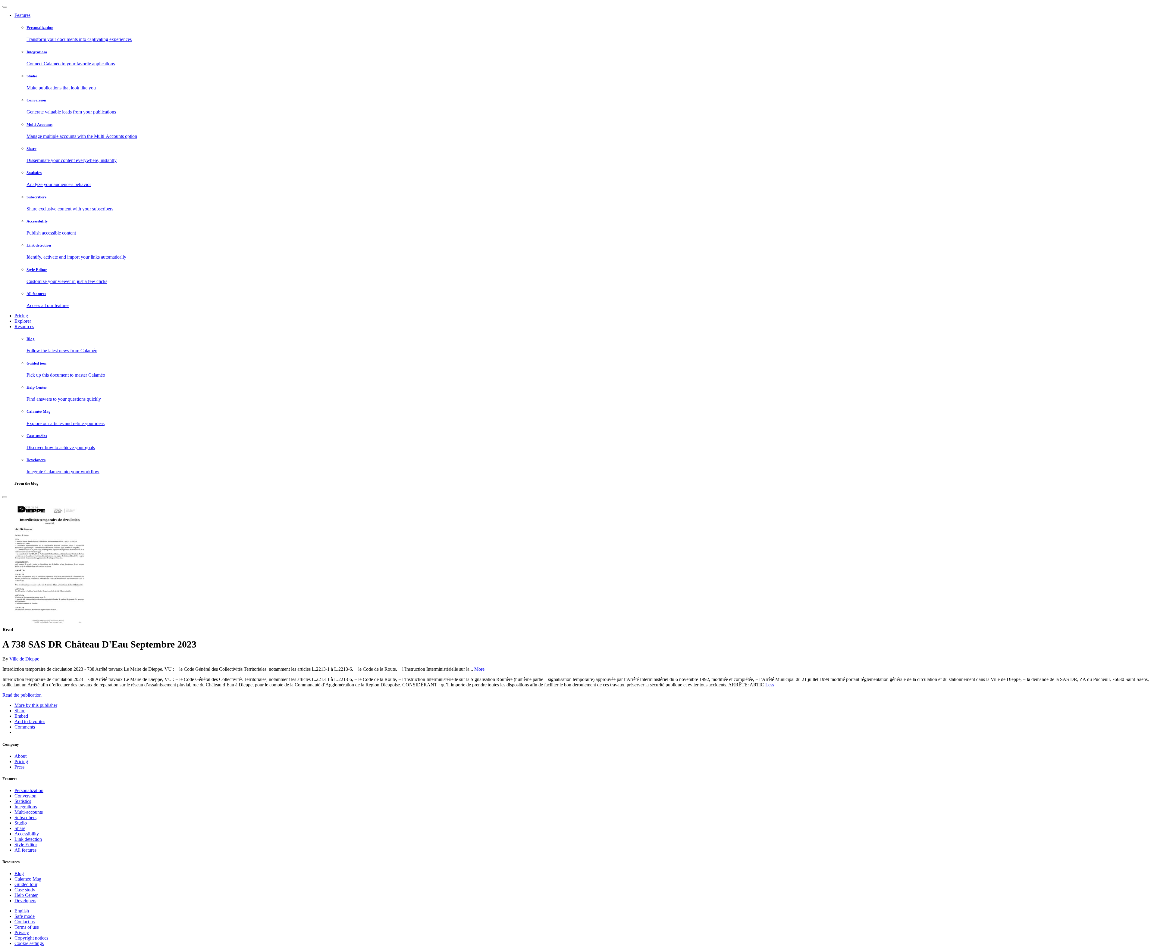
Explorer (22, 321)
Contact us (24, 921)
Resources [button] (24, 326)
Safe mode (24, 916)
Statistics (22, 801)
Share (19, 828)
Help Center (26, 895)
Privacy (21, 932)
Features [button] (22, 15)
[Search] (4, 497)
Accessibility (26, 833)
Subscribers (25, 817)
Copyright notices (31, 937)
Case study (24, 889)
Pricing (21, 315)
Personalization (28, 790)
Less (769, 684)
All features (25, 850)
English (21, 910)
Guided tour (25, 884)
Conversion (25, 795)
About (20, 756)
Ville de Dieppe (24, 658)
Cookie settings (29, 943)
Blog (19, 873)
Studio (20, 822)
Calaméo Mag (27, 878)
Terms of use (26, 927)
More (479, 669)
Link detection (28, 839)
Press (19, 766)
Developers (25, 900)
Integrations (25, 806)
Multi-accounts (28, 812)
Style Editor (25, 844)
